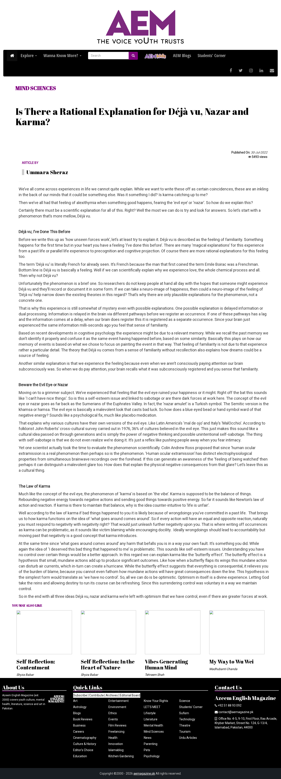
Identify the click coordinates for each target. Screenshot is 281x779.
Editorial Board (130, 695)
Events (113, 719)
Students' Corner (191, 707)
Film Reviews (117, 725)
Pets (147, 750)
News (147, 737)
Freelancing (116, 731)
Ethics (112, 713)
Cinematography (84, 737)
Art (75, 701)
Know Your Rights (156, 701)
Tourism (185, 731)
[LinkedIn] (261, 70)
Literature (150, 719)
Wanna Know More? (61, 55)
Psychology (152, 756)
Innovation (115, 744)
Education (80, 756)
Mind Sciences (154, 731)
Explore (28, 55)
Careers (78, 731)
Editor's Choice (83, 750)
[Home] (12, 55)
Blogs (77, 713)
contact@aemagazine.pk (235, 712)
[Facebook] (230, 70)
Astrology (79, 707)
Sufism (184, 713)
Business (79, 725)
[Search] (133, 56)
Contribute (96, 695)
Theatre (184, 725)
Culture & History (84, 744)
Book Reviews (82, 719)
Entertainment (118, 701)
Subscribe (80, 695)
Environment (117, 707)
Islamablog (116, 750)
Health (112, 737)
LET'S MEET (152, 707)
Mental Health (153, 725)
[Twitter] (240, 70)
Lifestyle (150, 713)
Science (184, 701)
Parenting (150, 744)
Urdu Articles (188, 737)
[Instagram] (251, 70)
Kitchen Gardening (121, 756)
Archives (112, 695)
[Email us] (272, 70)
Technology (187, 719)
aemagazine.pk (144, 773)
